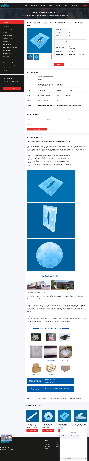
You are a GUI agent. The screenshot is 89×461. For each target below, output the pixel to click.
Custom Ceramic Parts (8, 59)
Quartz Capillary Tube (8, 35)
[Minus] (85, 428)
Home (22, 15)
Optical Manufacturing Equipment (10, 62)
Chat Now (12, 88)
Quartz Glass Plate (7, 53)
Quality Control (47, 446)
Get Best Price (59, 64)
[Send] (85, 458)
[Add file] (61, 458)
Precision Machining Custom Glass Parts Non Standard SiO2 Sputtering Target (48, 426)
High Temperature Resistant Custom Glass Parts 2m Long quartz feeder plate (32, 426)
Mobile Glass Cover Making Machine (11, 64)
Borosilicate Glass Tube (8, 38)
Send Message (37, 129)
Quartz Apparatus (7, 50)
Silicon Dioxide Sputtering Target (10, 47)
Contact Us (46, 448)
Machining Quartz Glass (8, 29)
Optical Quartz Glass (7, 26)
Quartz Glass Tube (7, 32)
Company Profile (47, 442)
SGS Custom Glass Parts (40, 398)
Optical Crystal (6, 70)
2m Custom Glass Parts (75, 398)
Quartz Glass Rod (6, 41)
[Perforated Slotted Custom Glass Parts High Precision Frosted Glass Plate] (39, 40)
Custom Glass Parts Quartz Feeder (58, 398)
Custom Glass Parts (29, 15)
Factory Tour (46, 444)
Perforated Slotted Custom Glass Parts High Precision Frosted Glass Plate (64, 426)
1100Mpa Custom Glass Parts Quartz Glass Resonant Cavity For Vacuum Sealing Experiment (80, 426)
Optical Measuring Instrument (9, 67)
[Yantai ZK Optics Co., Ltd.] (4, 5)
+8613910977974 (14, 81)
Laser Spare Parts (7, 44)
